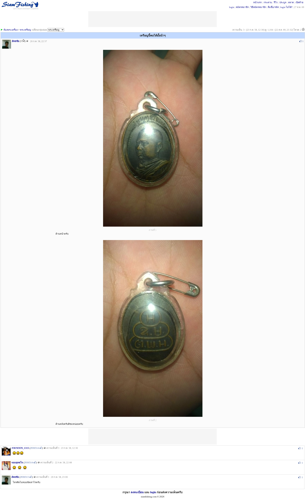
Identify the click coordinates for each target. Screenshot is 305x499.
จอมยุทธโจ (17, 462)
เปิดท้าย (299, 2)
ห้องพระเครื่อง (11, 29)
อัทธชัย (15, 41)
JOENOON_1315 (20, 448)
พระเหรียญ (25, 29)
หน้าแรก (257, 2)
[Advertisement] (152, 437)
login (231, 7)
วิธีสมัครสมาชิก (258, 7)
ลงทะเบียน (137, 492)
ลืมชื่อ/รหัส (273, 7)
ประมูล (282, 2)
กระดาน (268, 2)
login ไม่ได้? (286, 7)
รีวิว (275, 2)
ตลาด (291, 2)
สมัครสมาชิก (242, 7)
